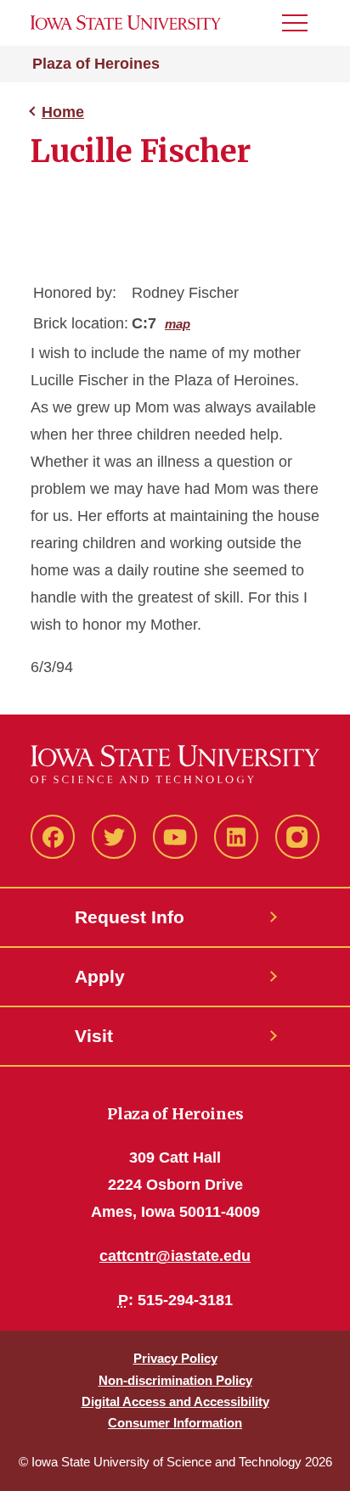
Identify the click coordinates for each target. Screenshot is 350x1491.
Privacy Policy (175, 1358)
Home (63, 112)
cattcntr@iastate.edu (175, 1255)
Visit (94, 1035)
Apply (100, 976)
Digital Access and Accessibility (175, 1401)
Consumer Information (175, 1422)
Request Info (129, 917)
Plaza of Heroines (96, 63)
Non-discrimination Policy (175, 1380)
